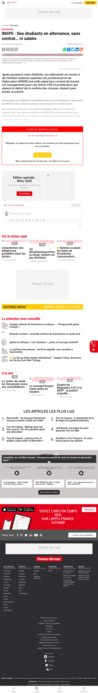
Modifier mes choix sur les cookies (49, 634)
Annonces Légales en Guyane (69, 576)
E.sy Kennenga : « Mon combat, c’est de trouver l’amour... (16, 483)
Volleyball (22, 585)
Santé (5, 596)
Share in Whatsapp (64, 49)
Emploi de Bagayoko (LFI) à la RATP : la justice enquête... (69, 389)
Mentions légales (65, 684)
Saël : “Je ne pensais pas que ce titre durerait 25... (80, 483)
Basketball (22, 582)
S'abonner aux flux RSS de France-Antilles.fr (81, 49)
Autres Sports (23, 593)
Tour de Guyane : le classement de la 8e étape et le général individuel (75, 419)
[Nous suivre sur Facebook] (17, 535)
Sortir (5, 605)
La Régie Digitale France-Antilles (87, 678)
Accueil (5, 25)
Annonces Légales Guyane (50, 678)
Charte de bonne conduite (49, 640)
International (8, 610)
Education (7, 593)
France (6, 607)
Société (6, 588)
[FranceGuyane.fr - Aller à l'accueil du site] (12, 2)
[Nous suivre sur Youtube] (36, 535)
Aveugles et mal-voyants (61, 681)
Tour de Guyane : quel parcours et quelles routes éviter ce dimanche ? (25, 439)
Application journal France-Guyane (84, 572)
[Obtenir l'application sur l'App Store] (10, 509)
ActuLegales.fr (48, 681)
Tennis (21, 588)
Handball (21, 579)
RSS (51, 669)
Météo (50, 571)
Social (6, 590)
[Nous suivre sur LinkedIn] (31, 535)
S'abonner (90, 3)
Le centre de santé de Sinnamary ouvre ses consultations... (15, 384)
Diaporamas (8, 579)
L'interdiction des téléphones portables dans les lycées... (13, 252)
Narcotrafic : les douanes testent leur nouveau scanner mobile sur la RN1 (26, 419)
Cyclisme (22, 574)
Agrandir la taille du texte (8, 49)
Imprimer (12, 49)
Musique (36, 571)
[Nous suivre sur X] (26, 535)
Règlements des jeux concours (49, 643)
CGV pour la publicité (53, 623)
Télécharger (89, 509)
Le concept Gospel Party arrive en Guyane (41, 388)
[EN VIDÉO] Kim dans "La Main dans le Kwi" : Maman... (48, 483)
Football (21, 571)
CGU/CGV (49, 629)
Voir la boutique (24, 193)
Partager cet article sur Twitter (73, 49)
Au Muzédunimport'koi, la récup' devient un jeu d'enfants (42, 253)
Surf (20, 590)
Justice (6, 582)
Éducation (14, 25)
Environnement (9, 602)
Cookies (49, 632)
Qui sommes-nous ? (49, 645)
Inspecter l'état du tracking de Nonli (49, 648)
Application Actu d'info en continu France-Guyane (83, 577)
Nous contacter (49, 621)
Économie (7, 585)
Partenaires (49, 626)
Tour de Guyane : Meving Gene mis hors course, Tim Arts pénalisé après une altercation (26, 429)
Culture (6, 599)
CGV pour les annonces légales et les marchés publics (69, 583)
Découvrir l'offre (42, 155)
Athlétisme (22, 576)
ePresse (40, 681)
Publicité (41, 623)
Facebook (51, 661)
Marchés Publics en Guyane (68, 572)
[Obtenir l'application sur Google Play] (27, 509)
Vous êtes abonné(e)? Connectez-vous (42, 136)
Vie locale (7, 574)
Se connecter (78, 3)
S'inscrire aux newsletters (82, 535)
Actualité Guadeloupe (20, 678)
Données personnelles (49, 637)
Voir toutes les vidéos (49, 492)
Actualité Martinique (34, 678)
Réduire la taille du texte (3, 49)
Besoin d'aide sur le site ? (49, 618)
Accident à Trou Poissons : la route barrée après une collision (74, 439)
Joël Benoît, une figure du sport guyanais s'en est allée (72, 429)
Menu (3, 2)
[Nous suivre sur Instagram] (21, 535)
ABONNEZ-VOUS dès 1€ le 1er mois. (42, 307)
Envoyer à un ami (16, 49)
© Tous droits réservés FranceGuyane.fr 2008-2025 (43, 684)
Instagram (51, 657)
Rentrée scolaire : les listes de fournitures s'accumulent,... (69, 252)
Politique (6, 576)
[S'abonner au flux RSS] (41, 535)
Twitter (51, 665)
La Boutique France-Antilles (67, 678)
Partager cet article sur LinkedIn (77, 49)
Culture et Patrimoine (37, 577)
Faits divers (7, 571)
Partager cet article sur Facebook (69, 49)
